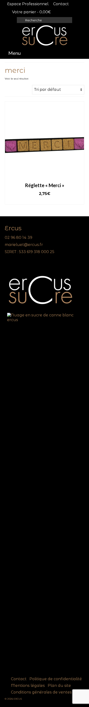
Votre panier (31, 12)
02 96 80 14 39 (18, 237)
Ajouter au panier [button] (44, 201)
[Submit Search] (20, 20)
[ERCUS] (44, 35)
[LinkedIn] (15, 265)
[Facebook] (8, 265)
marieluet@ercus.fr (24, 244)
